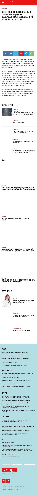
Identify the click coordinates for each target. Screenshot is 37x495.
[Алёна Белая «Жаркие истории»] (7, 329)
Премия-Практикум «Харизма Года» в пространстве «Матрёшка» (23, 316)
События (4, 8)
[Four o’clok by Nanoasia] (7, 122)
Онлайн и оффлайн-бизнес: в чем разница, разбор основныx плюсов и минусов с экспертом (16, 387)
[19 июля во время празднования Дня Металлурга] (7, 141)
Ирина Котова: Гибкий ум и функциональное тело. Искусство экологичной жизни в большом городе (18, 188)
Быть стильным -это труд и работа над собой (15, 352)
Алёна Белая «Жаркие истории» (21, 330)
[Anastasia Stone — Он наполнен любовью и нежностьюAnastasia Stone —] (7, 151)
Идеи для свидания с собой (9, 362)
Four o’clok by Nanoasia (19, 122)
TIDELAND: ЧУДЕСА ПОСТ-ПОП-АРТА (10, 456)
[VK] (10, 53)
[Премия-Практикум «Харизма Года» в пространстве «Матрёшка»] (7, 315)
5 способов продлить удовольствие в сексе (14, 365)
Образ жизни (17, 328)
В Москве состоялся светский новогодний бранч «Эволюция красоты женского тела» (24, 112)
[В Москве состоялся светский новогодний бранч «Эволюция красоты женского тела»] (7, 112)
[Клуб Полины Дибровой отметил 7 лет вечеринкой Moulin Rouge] (7, 131)
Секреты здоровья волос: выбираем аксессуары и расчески (23, 301)
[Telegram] (26, 53)
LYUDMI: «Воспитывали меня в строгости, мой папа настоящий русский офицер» (18, 281)
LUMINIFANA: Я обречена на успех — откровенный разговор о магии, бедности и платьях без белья (18, 250)
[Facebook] (5, 53)
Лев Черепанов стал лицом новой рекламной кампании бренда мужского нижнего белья (17, 374)
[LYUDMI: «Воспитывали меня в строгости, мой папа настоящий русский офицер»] (18, 266)
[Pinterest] (21, 53)
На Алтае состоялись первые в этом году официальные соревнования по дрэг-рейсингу (17, 355)
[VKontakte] (4, 481)
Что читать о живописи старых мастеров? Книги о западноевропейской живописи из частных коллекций (17, 450)
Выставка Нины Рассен (8, 442)
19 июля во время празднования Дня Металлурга (23, 141)
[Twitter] (15, 53)
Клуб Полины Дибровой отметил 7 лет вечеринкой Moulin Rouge (23, 132)
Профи (4, 185)
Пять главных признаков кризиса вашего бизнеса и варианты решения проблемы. (16, 383)
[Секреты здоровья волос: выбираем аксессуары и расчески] (7, 300)
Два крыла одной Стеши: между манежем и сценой (16, 219)
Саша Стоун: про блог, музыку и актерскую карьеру (16, 380)
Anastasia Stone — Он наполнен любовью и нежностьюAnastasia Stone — (24, 151)
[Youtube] (8, 481)
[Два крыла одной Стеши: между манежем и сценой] (18, 204)
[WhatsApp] (31, 53)
